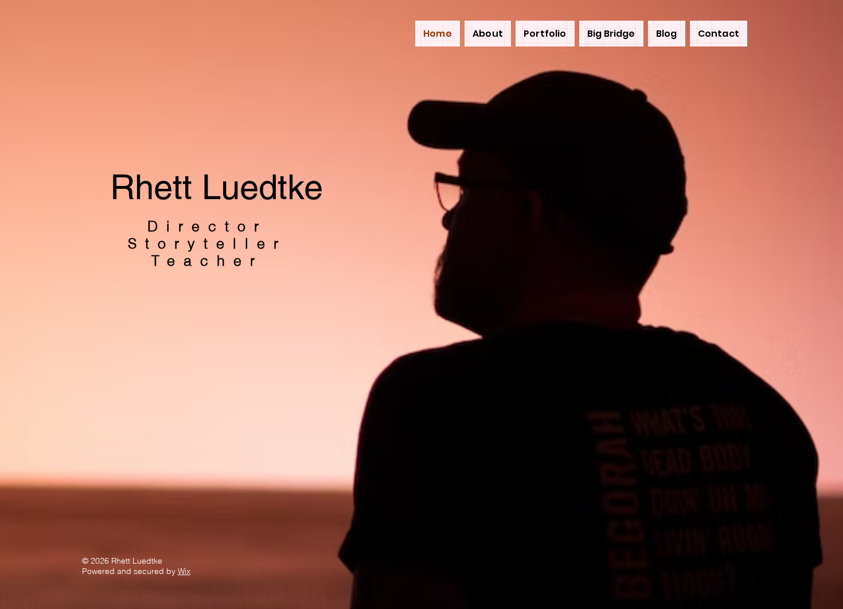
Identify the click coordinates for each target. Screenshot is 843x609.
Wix (184, 571)
